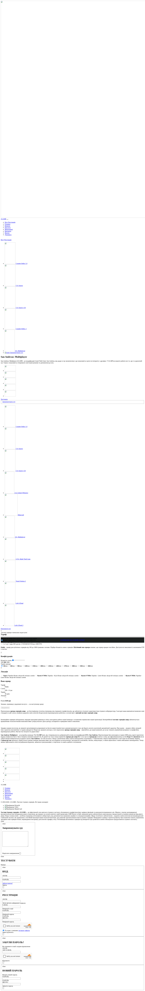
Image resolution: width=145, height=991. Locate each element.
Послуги (8, 227)
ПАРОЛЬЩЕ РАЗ (5, 917)
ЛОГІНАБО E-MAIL (7, 949)
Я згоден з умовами (17, 930)
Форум (7, 233)
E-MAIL (5, 905)
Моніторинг (9, 229)
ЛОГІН (4, 876)
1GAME (3, 219)
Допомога (8, 235)
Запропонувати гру (8, 402)
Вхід (6, 222)
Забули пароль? (7, 883)
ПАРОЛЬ (5, 879)
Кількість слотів (6, 660)
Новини (7, 226)
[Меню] (7, 219)
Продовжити (5, 707)
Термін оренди (6, 664)
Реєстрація (11, 222)
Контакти (8, 231)
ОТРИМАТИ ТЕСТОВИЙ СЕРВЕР (72, 640)
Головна (7, 224)
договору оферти (24, 930)
